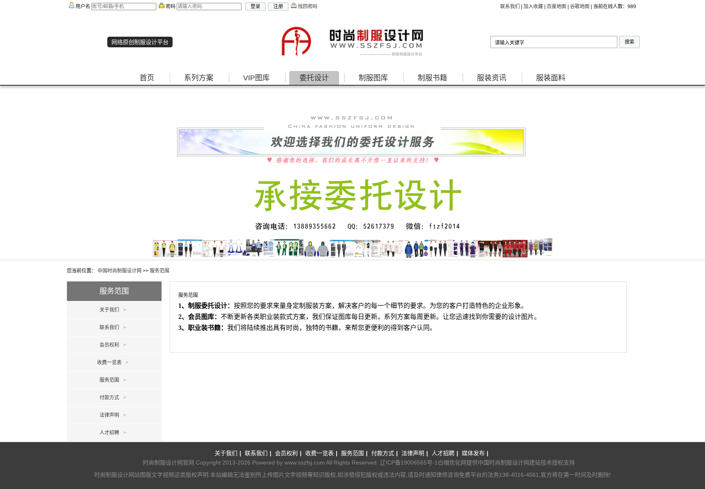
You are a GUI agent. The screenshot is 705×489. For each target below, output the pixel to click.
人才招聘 (113, 433)
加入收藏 (533, 6)
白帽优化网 (452, 462)
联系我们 (510, 6)
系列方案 (198, 78)
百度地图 (556, 6)
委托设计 (314, 78)
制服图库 (373, 78)
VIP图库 (256, 78)
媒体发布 (475, 453)
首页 (147, 78)
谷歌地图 (580, 6)
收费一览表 (113, 362)
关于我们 (113, 310)
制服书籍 (432, 78)
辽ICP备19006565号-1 (409, 462)
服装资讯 (491, 78)
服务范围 (159, 271)
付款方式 (113, 397)
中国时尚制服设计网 (120, 271)
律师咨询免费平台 (459, 474)
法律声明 (113, 415)
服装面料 (550, 78)
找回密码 (307, 6)
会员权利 (113, 345)
